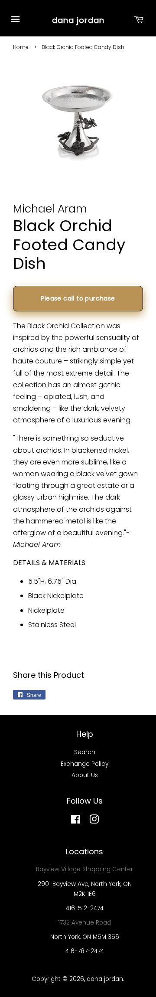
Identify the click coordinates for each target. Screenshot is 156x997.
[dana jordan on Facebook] (76, 821)
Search (84, 752)
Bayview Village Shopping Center (84, 869)
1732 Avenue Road (84, 923)
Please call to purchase (78, 298)
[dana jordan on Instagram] (94, 821)
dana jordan (78, 20)
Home (21, 47)
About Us (85, 775)
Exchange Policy (84, 764)
